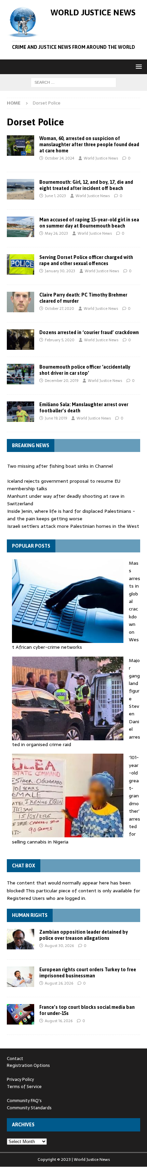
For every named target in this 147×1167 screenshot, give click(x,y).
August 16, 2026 (58, 1021)
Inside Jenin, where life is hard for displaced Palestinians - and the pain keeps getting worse (71, 514)
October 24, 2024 (59, 158)
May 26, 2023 (56, 233)
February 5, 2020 (60, 340)
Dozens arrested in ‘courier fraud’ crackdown (89, 332)
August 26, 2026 (59, 983)
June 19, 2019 (56, 418)
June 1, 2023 (55, 196)
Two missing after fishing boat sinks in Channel (60, 466)
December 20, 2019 (61, 380)
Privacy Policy (20, 1079)
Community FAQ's (24, 1100)
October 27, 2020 (59, 308)
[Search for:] (73, 82)
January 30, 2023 (60, 271)
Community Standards (29, 1107)
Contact (15, 1058)
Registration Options (28, 1065)
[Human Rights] (20, 939)
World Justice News (101, 158)
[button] (137, 66)
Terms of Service (24, 1086)
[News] (20, 189)
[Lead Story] (20, 145)
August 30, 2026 (59, 946)
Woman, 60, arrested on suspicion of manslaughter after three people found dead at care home (89, 144)
